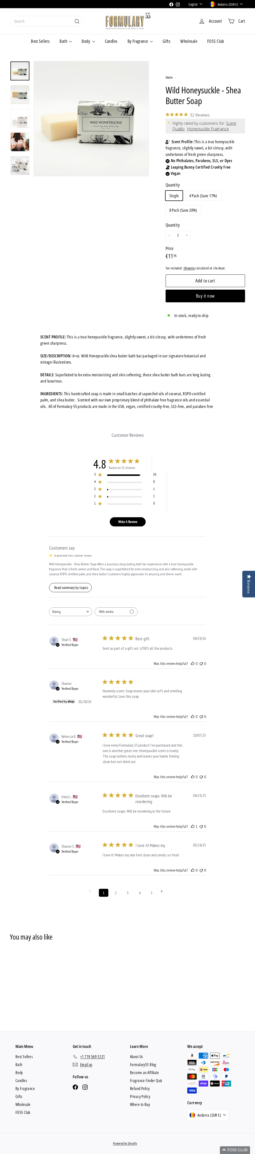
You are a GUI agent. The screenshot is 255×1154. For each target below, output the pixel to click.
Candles (111, 41)
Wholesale (188, 41)
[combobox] (46, 21)
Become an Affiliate (144, 1072)
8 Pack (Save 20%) (183, 210)
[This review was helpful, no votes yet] (192, 663)
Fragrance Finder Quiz (146, 1080)
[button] (235, 1150)
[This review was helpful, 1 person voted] (192, 826)
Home (170, 77)
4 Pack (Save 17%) (203, 195)
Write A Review (127, 521)
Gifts (166, 41)
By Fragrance (138, 41)
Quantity (173, 225)
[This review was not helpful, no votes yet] (201, 663)
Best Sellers (40, 41)
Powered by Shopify (125, 1143)
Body (86, 41)
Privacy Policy (140, 1096)
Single (174, 195)
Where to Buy (140, 1104)
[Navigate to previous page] (91, 891)
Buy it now (205, 296)
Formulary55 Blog (143, 1064)
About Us (136, 1056)
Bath (64, 41)
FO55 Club (215, 41)
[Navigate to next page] (163, 891)
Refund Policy (140, 1088)
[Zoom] (91, 118)
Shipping (189, 268)
